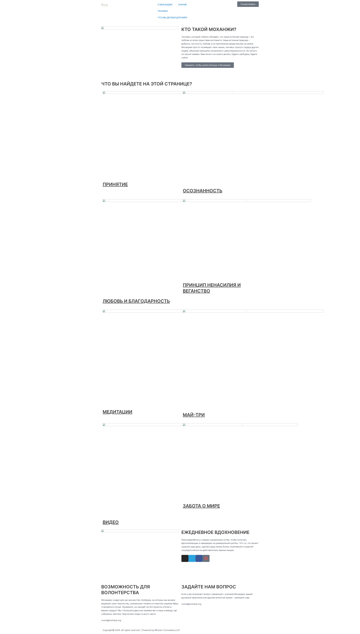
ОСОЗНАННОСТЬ (202, 190)
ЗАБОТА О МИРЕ (201, 506)
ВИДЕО (111, 522)
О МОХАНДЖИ (165, 4)
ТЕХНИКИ (163, 11)
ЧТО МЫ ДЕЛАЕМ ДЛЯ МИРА (172, 17)
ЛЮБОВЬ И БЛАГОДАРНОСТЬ (136, 301)
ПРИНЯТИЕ (115, 184)
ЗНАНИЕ (182, 4)
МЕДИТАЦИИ (117, 412)
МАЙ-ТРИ (194, 415)
